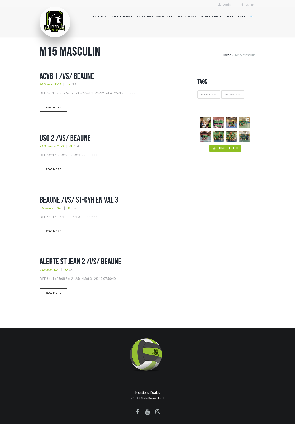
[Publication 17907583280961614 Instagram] (205, 136)
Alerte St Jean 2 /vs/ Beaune (80, 261)
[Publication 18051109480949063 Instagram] (231, 122)
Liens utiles (234, 16)
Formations (209, 16)
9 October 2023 (49, 269)
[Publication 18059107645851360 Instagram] (218, 122)
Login (226, 4)
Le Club (98, 16)
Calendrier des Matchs (153, 16)
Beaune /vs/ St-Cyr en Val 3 (79, 199)
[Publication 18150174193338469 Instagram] (218, 136)
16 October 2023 (50, 84)
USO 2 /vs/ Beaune (65, 138)
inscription (232, 94)
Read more (53, 107)
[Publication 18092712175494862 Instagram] (231, 136)
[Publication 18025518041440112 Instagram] (244, 136)
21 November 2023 (52, 146)
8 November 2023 (51, 208)
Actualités (185, 16)
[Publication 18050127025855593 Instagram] (205, 122)
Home (227, 55)
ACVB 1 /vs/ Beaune (67, 76)
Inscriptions (120, 16)
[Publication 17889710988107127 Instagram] (244, 122)
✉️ (251, 16)
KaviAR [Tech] (156, 398)
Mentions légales (147, 392)
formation (208, 94)
